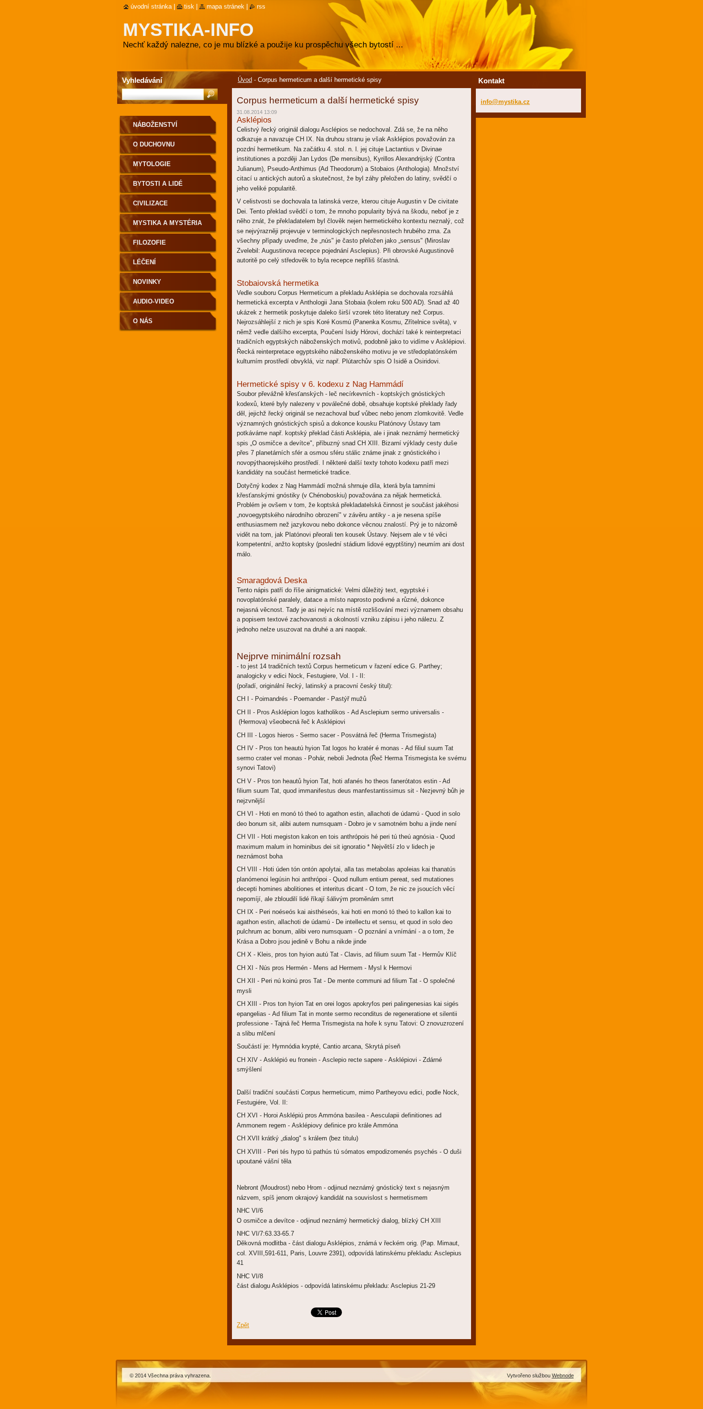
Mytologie (152, 164)
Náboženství (155, 124)
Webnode (563, 1375)
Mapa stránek (225, 6)
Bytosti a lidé (158, 183)
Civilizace (150, 203)
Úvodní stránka (151, 6)
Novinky (147, 281)
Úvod (245, 79)
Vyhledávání (142, 80)
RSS (261, 6)
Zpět (243, 1325)
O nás (143, 321)
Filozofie (149, 242)
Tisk (189, 6)
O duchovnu (154, 144)
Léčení (144, 262)
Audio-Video (153, 301)
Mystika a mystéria (167, 222)
